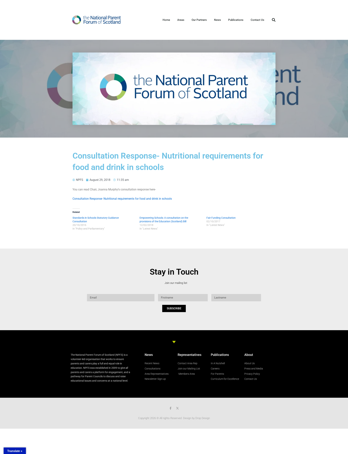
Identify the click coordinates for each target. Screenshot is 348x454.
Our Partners (199, 20)
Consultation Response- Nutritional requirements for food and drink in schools (122, 198)
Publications (235, 20)
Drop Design (202, 418)
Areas (180, 20)
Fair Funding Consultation (221, 217)
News (217, 20)
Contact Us (257, 20)
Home (166, 20)
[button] (273, 20)
